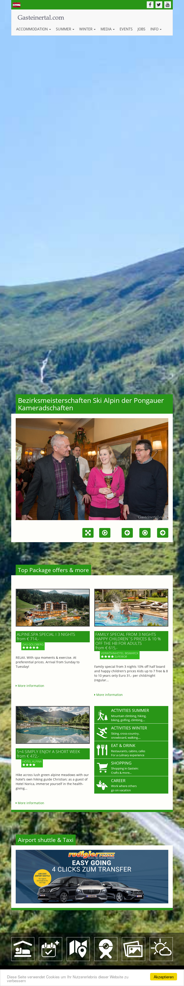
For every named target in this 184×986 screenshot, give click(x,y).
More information (30, 686)
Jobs (141, 29)
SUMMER (64, 29)
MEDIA (106, 29)
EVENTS (126, 29)
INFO (154, 29)
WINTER (86, 29)
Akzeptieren (164, 976)
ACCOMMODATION (32, 29)
